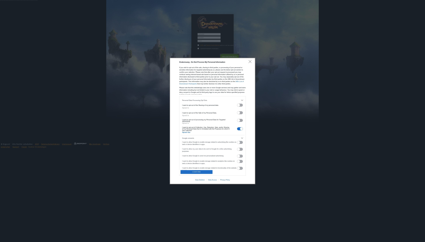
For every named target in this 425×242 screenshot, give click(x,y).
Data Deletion (200, 180)
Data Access (212, 180)
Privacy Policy (225, 180)
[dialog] (212, 121)
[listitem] (212, 100)
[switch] (240, 105)
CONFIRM (196, 172)
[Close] (251, 62)
